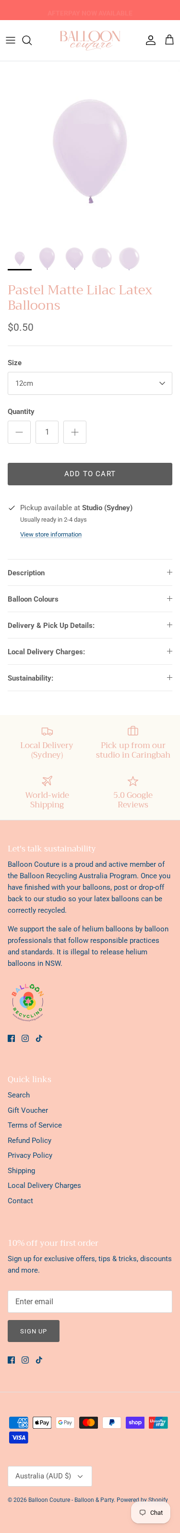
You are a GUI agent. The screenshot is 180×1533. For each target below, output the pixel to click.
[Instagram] (25, 1038)
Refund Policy (29, 1140)
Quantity (21, 411)
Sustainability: (30, 678)
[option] (90, 151)
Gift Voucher (28, 1110)
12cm (24, 383)
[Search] (31, 40)
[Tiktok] (39, 1038)
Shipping (21, 1170)
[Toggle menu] (10, 40)
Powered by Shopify (142, 1500)
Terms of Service (35, 1125)
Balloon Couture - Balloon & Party (71, 1500)
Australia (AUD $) (43, 1476)
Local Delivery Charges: (46, 652)
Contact (20, 1201)
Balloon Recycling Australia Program (78, 876)
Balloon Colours (33, 599)
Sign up (33, 1331)
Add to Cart (90, 474)
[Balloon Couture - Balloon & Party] (90, 40)
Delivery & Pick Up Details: (51, 625)
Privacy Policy (30, 1155)
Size (15, 362)
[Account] (148, 40)
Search (19, 1095)
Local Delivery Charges (44, 1185)
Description (26, 573)
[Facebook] (11, 1038)
